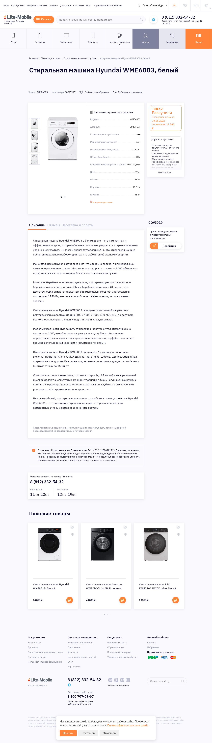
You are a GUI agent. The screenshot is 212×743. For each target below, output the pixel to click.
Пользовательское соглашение (45, 661)
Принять (68, 733)
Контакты (78, 5)
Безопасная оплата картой (82, 656)
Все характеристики (101, 202)
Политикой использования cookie (127, 725)
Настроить (88, 733)
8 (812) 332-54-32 (178, 17)
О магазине (74, 647)
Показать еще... (165, 172)
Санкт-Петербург (153, 5)
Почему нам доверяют (119, 652)
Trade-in (53, 5)
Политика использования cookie (45, 652)
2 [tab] (104, 614)
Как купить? (17, 5)
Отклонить (109, 733)
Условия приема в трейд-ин (122, 656)
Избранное (153, 647)
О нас (6, 5)
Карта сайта (74, 666)
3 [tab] (107, 614)
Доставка (65, 5)
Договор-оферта (37, 656)
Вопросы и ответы (37, 5)
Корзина (151, 642)
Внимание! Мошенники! (80, 642)
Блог (88, 5)
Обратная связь (115, 647)
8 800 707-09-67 (81, 696)
